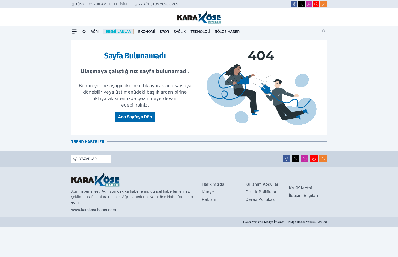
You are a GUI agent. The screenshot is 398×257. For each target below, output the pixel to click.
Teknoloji (200, 31)
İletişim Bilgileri (303, 195)
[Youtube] (316, 4)
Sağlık (179, 31)
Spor (164, 31)
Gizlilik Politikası (260, 191)
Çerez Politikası (260, 199)
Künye (80, 4)
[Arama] (324, 31)
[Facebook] (294, 4)
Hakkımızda (213, 184)
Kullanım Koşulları (262, 184)
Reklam (99, 4)
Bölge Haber (227, 31)
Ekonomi (146, 31)
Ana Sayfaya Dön (135, 116)
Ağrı (94, 31)
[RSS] (323, 4)
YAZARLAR (88, 159)
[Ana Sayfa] (84, 31)
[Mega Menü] (74, 31)
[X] (301, 4)
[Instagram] (309, 4)
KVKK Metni (300, 187)
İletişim (120, 4)
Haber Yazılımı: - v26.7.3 (285, 222)
